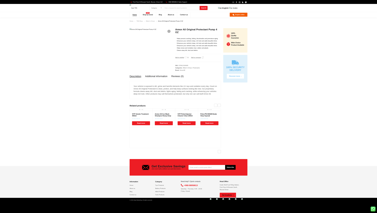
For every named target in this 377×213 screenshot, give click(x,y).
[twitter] (242, 2)
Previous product (219, 151)
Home (131, 21)
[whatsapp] (245, 2)
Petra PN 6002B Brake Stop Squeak (208, 115)
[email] (233, 2)
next (219, 105)
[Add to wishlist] (186, 57)
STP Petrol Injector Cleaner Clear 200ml (185, 115)
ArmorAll (182, 70)
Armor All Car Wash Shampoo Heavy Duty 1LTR (163, 115)
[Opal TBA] (136, 8)
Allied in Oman (150, 21)
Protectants (196, 68)
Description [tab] (135, 76)
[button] (169, 31)
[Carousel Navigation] (217, 105)
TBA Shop (139, 21)
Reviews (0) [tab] (177, 76)
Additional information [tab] (156, 76)
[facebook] (236, 2)
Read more (141, 123)
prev (215, 105)
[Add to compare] (203, 57)
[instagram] (239, 2)
